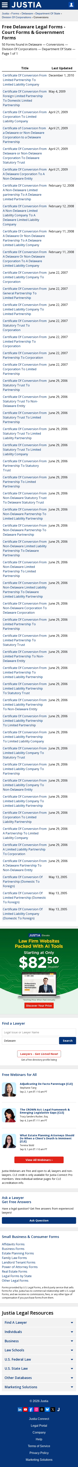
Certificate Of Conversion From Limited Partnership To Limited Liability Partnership (25, 672)
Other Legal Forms (15, 1280)
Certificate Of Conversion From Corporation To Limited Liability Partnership (25, 817)
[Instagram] (36, 1409)
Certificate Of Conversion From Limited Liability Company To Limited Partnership (25, 309)
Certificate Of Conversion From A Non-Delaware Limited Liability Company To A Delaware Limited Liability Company (25, 215)
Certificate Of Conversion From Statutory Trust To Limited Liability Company (25, 449)
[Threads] (42, 1409)
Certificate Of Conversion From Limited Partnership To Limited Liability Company (25, 80)
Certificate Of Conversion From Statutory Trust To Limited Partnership (25, 417)
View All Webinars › (39, 1160)
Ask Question (39, 1220)
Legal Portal (39, 1425)
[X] (53, 1409)
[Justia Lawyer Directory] (58, 1409)
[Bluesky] (47, 1409)
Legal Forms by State (17, 1276)
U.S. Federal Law (18, 1359)
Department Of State (47, 13)
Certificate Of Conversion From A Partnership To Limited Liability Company (25, 833)
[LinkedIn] (20, 1409)
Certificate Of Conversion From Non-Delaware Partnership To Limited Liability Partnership (25, 514)
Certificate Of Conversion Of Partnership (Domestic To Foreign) (23, 881)
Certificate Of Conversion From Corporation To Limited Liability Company (25, 116)
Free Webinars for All (19, 1075)
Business (12, 1341)
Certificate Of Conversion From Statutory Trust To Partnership (25, 385)
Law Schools (14, 1350)
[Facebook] (31, 1409)
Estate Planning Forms (18, 1253)
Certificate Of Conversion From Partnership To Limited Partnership (25, 481)
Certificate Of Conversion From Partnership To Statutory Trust (25, 465)
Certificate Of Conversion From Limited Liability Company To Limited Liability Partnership (25, 801)
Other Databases (18, 1377)
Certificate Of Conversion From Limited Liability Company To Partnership (25, 769)
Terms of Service (39, 1446)
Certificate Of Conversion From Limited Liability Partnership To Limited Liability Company (25, 736)
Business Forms (13, 1249)
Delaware (27, 13)
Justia (5, 13)
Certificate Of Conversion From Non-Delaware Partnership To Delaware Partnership (25, 530)
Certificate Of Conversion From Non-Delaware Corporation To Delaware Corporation (25, 608)
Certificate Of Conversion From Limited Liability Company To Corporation (25, 277)
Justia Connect (39, 1418)
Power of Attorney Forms (20, 1267)
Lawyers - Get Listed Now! (39, 1054)
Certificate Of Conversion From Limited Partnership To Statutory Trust (25, 640)
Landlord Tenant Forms (18, 1262)
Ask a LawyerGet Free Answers (16, 1199)
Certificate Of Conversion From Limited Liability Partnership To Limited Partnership (25, 720)
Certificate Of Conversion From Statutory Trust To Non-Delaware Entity (25, 401)
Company (39, 1432)
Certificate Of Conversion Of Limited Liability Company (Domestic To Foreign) (23, 913)
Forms (15, 13)
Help (39, 1439)
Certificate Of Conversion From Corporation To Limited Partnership (25, 369)
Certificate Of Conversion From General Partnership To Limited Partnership (25, 293)
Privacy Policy (39, 1453)
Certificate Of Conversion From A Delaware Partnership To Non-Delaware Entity (25, 865)
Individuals (13, 1331)
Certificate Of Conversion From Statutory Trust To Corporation (25, 325)
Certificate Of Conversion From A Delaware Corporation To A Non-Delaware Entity (25, 174)
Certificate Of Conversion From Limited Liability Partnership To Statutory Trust (25, 688)
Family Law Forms (14, 1258)
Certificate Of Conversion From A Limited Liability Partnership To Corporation (25, 849)
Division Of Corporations (16, 17)
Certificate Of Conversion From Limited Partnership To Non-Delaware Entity (25, 656)
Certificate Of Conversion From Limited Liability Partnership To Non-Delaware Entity (25, 704)
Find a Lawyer (13, 1023)
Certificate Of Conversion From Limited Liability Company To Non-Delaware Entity (25, 785)
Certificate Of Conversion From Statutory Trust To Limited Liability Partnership (25, 433)
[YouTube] (25, 1409)
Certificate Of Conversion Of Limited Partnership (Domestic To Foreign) (24, 897)
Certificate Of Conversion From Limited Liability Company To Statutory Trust (25, 752)
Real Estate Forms (14, 1271)
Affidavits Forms (13, 1244)
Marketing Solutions (21, 1387)
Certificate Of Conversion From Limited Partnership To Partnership (25, 624)
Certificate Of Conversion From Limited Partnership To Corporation (25, 341)
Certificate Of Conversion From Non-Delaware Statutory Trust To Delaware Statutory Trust (25, 497)
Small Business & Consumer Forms (30, 1236)
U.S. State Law (16, 1368)
